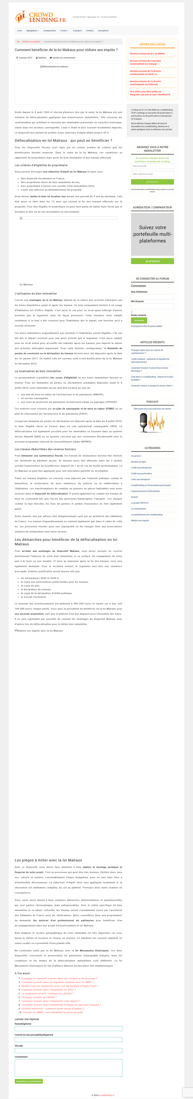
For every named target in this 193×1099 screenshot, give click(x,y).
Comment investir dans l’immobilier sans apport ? (51, 1000)
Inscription (103, 30)
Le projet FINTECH (139, 502)
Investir (134, 496)
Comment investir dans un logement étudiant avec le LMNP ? (58, 982)
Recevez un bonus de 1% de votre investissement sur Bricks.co (145, 72)
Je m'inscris (152, 261)
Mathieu (42, 57)
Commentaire (21, 1056)
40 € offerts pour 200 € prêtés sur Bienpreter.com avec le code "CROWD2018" (150, 93)
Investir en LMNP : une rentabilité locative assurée (53, 1012)
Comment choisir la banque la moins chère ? (152, 385)
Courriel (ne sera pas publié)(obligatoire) (34, 1034)
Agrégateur (31, 30)
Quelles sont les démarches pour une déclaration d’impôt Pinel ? (60, 985)
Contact (90, 30)
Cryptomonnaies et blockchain (145, 491)
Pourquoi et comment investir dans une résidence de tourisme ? (59, 978)
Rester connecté (138, 315)
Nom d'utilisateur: (139, 291)
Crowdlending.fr (106, 1095)
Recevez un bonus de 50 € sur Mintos (147, 53)
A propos (77, 30)
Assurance (136, 455)
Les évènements (138, 508)
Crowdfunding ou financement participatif (151, 485)
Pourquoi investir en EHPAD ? (39, 997)
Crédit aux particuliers (141, 473)
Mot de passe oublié (152, 326)
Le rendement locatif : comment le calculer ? (48, 993)
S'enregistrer (137, 326)
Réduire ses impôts (31, 41)
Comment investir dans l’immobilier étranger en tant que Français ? (61, 1004)
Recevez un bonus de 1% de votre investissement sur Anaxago (145, 62)
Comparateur (49, 30)
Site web (19, 1045)
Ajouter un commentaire (64, 57)
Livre (19, 30)
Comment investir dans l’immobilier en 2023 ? (49, 989)
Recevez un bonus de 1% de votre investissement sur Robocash (145, 83)
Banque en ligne (138, 461)
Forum (63, 30)
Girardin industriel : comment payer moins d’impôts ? (53, 1008)
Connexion (139, 320)
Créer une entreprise (140, 479)
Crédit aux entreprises (141, 467)
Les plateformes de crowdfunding (147, 514)
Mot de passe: (137, 301)
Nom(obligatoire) (23, 1023)
